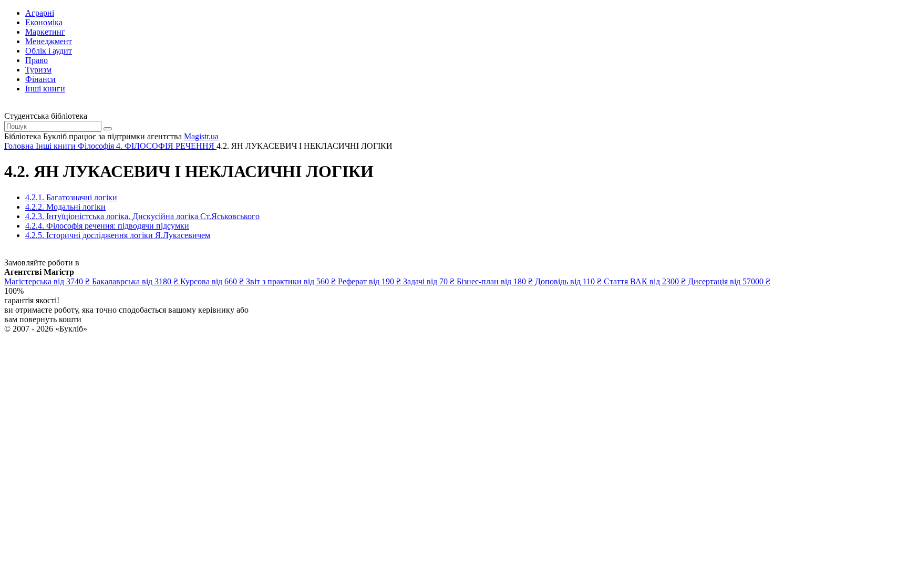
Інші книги (45, 88)
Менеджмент (48, 41)
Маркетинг (45, 31)
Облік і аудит (48, 50)
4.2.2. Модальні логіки (65, 206)
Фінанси (40, 79)
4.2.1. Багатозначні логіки (71, 197)
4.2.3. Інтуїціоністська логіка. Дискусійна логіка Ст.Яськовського (142, 216)
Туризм (38, 69)
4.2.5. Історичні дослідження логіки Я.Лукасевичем (117, 235)
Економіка (44, 22)
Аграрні (39, 12)
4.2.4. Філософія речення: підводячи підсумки (107, 225)
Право (36, 60)
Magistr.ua (201, 136)
